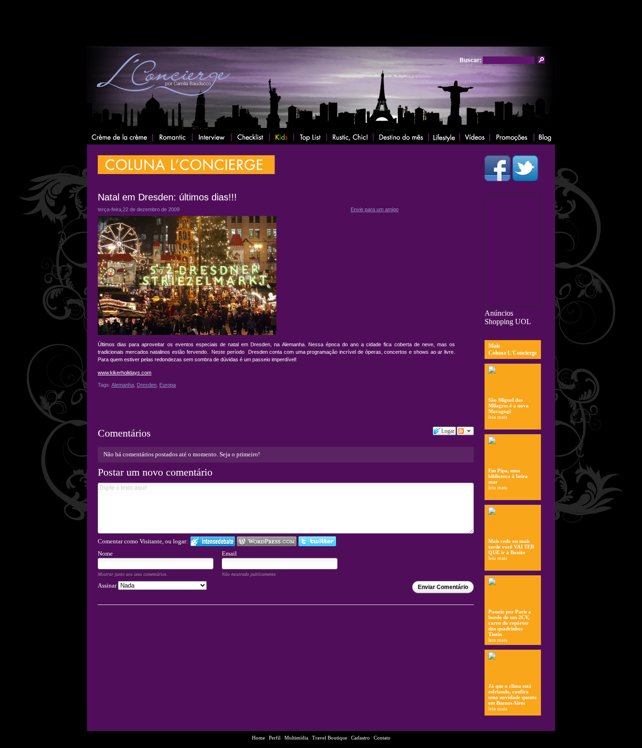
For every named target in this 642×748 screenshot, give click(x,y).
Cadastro (360, 737)
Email (229, 553)
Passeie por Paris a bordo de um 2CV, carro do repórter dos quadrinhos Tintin (509, 623)
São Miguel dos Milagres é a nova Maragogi (508, 405)
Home (258, 737)
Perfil (275, 737)
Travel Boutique (330, 737)
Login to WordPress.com (267, 541)
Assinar (108, 585)
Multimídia (296, 737)
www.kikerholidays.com (124, 372)
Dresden (147, 385)
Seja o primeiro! (239, 454)
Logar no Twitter (317, 541)
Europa (167, 385)
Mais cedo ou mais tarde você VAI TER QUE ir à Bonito (511, 546)
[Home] (163, 99)
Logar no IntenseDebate (212, 541)
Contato (382, 737)
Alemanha (122, 385)
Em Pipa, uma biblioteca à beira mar (508, 476)
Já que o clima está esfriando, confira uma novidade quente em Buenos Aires (512, 694)
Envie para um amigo (375, 209)
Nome (105, 553)
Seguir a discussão (465, 431)
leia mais (497, 417)
